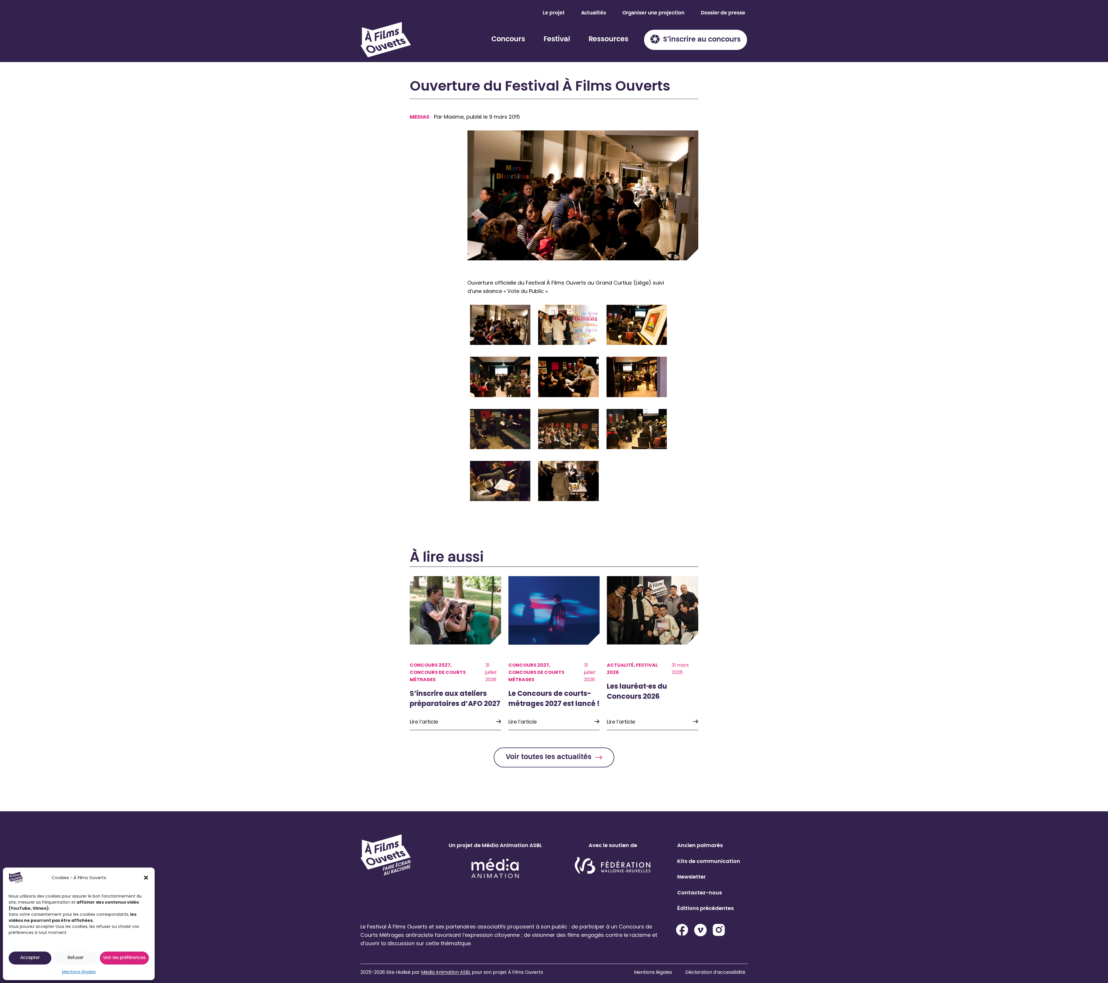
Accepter (30, 958)
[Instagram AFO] (719, 930)
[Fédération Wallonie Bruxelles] (612, 866)
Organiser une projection (653, 13)
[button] (146, 878)
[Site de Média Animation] (495, 868)
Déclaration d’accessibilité (715, 972)
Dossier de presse (723, 13)
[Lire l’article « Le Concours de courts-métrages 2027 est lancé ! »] (554, 653)
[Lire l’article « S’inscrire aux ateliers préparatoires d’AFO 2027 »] (455, 653)
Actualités (593, 13)
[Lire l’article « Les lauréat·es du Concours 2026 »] (652, 653)
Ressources (608, 39)
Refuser (76, 958)
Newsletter (691, 876)
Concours (508, 39)
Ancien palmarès (700, 845)
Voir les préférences (124, 958)
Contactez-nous (699, 892)
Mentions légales (79, 972)
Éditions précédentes (705, 908)
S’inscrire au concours (702, 39)
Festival (557, 39)
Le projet (554, 13)
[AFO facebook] (682, 930)
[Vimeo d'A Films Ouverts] (700, 930)
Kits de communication (708, 861)
